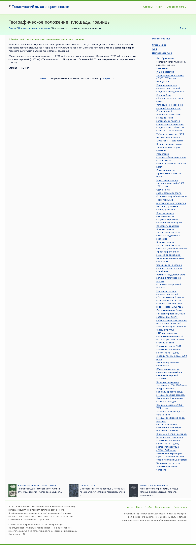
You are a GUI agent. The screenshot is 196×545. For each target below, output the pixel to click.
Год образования (165, 58)
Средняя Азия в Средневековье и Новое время (170, 98)
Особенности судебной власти (171, 196)
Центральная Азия (27, 28)
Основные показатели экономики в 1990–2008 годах (171, 384)
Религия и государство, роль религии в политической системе (170, 277)
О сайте (148, 507)
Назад (43, 78)
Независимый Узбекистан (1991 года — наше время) (170, 139)
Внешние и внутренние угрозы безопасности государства (171, 436)
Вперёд (106, 78)
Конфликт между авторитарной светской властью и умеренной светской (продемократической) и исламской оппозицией (172, 248)
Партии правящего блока (169, 310)
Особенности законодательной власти (169, 191)
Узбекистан (45, 28)
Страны (148, 6)
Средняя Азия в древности (170, 91)
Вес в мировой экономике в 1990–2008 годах (169, 400)
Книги (159, 6)
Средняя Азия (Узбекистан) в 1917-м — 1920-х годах (170, 129)
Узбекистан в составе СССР (170, 134)
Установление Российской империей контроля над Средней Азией (169, 108)
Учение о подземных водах (154, 485)
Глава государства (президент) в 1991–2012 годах (169, 173)
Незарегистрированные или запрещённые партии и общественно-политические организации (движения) (171, 318)
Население (162, 68)
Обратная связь (176, 6)
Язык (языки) (162, 81)
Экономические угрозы (168, 463)
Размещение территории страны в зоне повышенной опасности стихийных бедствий (172, 456)
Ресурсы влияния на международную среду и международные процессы (170, 391)
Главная (12, 28)
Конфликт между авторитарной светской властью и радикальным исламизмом (168, 234)
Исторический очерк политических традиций (168, 87)
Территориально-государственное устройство (171, 201)
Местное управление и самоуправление (167, 208)
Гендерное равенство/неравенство (167, 364)
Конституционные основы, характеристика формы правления (169, 147)
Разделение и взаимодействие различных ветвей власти (171, 157)
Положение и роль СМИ (168, 346)
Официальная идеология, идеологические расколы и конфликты (169, 268)
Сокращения (180, 507)
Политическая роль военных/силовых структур (171, 328)
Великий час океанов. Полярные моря (37, 485)
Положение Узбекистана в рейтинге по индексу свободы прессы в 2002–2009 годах (171, 354)
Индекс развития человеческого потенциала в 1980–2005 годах (170, 75)
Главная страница (161, 38)
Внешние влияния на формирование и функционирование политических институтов (169, 218)
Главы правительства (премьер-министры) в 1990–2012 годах (171, 183)
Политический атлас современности (40, 7)
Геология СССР (87, 485)
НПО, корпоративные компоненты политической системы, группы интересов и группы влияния (170, 338)
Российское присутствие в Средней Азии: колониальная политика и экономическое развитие (170, 119)
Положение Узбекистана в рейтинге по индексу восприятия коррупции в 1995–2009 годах (169, 445)
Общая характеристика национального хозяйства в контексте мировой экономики (169, 374)
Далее (183, 28)
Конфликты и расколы (167, 226)
